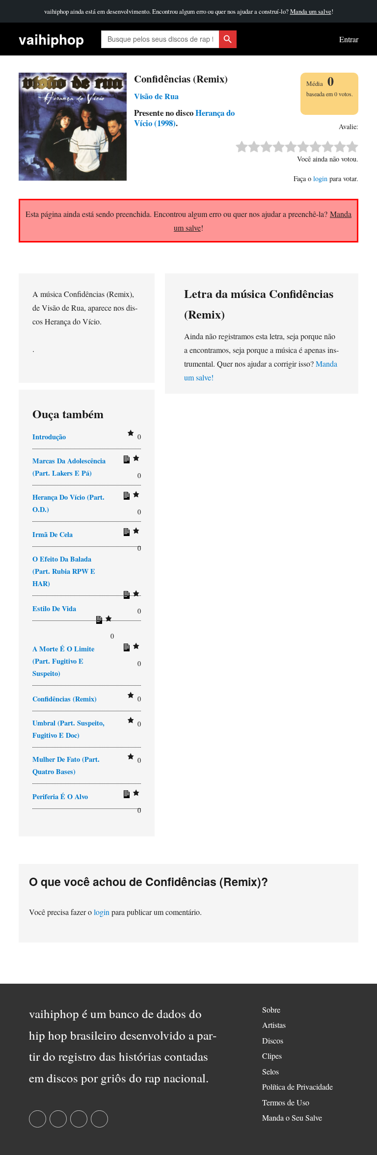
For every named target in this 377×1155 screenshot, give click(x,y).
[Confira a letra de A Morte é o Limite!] (125, 649)
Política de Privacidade (297, 1086)
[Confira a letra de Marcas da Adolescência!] (125, 461)
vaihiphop (51, 39)
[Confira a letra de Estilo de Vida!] (97, 622)
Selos (270, 1071)
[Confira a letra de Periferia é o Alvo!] (125, 796)
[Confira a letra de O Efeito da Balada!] (125, 597)
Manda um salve (310, 11)
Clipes (272, 1055)
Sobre (271, 1009)
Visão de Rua (156, 96)
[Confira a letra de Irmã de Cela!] (125, 534)
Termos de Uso (285, 1102)
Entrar (348, 39)
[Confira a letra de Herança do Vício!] (125, 498)
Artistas (274, 1025)
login (320, 178)
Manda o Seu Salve (292, 1117)
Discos (272, 1040)
